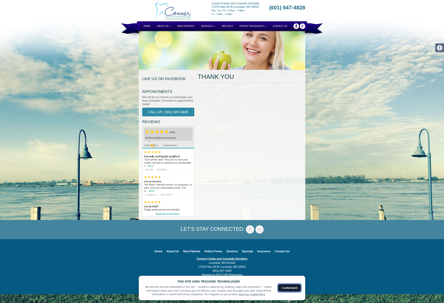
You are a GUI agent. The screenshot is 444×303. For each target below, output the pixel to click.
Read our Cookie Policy (252, 294)
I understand (289, 287)
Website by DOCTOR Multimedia (222, 274)
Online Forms (213, 251)
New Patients (186, 26)
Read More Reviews (168, 213)
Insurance (264, 251)
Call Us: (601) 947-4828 (168, 112)
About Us (163, 26)
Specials (227, 26)
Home (147, 26)
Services (207, 26)
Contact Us (280, 26)
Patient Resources (252, 26)
